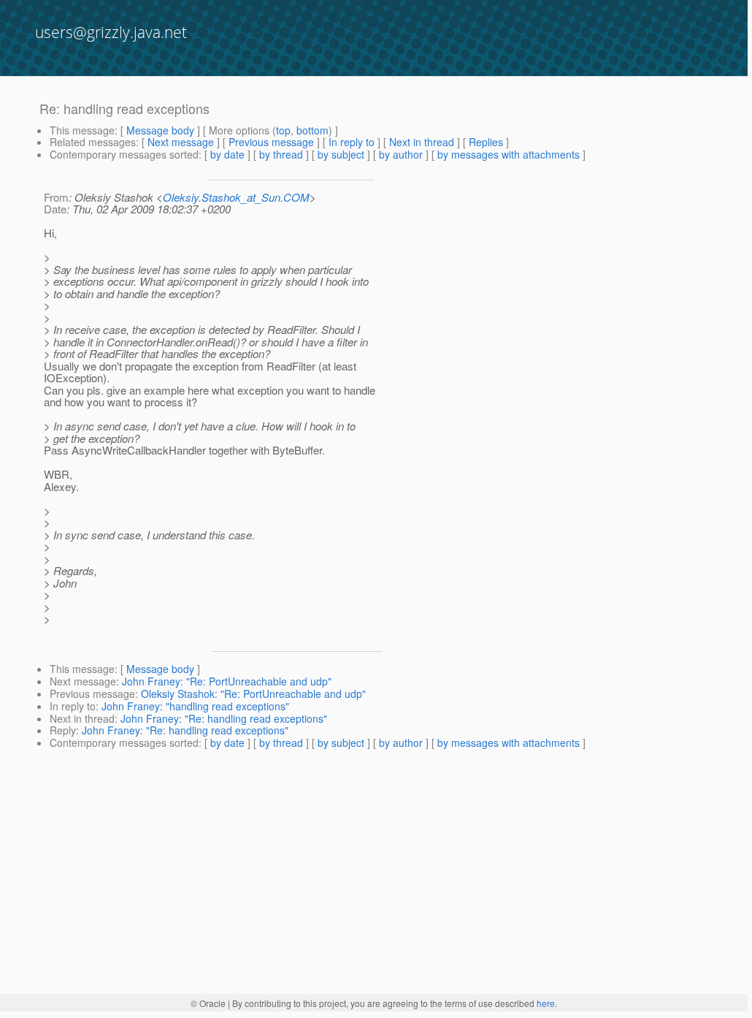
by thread (281, 154)
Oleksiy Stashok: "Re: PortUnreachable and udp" (253, 693)
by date (227, 154)
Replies (486, 141)
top (283, 130)
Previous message (271, 141)
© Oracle (208, 1003)
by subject (341, 154)
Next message (180, 141)
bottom (312, 130)
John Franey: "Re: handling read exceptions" (223, 718)
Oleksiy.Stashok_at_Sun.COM (236, 197)
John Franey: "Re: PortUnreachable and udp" (226, 681)
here (546, 1003)
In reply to (352, 141)
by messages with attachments (508, 154)
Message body (160, 130)
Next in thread (421, 141)
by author (401, 154)
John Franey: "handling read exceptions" (195, 706)
